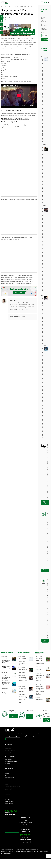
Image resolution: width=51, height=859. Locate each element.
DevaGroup (3, 6)
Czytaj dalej (44, 570)
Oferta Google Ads (9, 747)
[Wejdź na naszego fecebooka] (1, 20)
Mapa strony (36, 851)
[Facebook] (20, 843)
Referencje (7, 773)
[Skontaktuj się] (1, 17)
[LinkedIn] (27, 843)
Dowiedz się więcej (13, 715)
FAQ (6, 775)
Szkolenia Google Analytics (11, 788)
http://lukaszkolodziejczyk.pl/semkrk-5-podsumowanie (15, 122)
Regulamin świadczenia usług (19, 851)
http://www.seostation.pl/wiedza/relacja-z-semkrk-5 (15, 118)
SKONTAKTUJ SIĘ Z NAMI (12, 739)
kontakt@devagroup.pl (11, 814)
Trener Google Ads (9, 752)
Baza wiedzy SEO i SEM (9, 777)
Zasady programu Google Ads (7, 851)
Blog (9, 6)
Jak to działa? (8, 748)
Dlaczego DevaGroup (9, 771)
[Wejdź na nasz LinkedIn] (1, 28)
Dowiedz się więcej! (44, 502)
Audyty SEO (7, 763)
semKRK (3, 40)
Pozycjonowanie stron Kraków (11, 761)
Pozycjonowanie (8, 759)
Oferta (6, 784)
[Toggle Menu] (42, 2)
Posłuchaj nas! (44, 641)
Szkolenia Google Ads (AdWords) (12, 786)
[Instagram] (30, 843)
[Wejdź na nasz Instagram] (1, 24)
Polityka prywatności (29, 851)
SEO (16, 163)
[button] (48, 2)
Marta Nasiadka (9, 18)
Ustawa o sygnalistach (44, 851)
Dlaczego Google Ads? (10, 750)
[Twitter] (23, 843)
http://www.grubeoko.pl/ (14, 110)
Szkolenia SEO (8, 789)
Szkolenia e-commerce (25, 829)
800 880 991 (11, 810)
